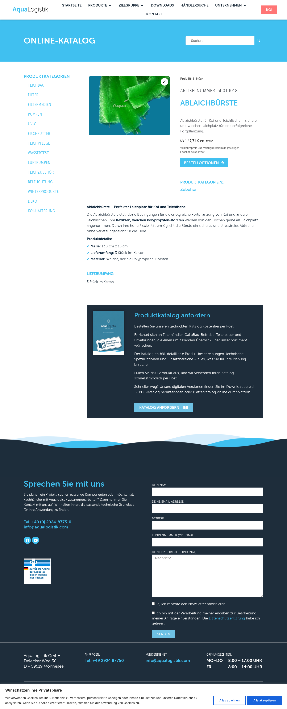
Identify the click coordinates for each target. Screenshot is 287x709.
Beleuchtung (40, 182)
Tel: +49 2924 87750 (104, 660)
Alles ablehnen (229, 700)
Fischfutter (39, 133)
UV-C (32, 124)
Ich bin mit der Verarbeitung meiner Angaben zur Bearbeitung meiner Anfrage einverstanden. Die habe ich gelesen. (206, 618)
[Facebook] (27, 540)
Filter (33, 95)
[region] (143, 696)
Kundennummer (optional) (173, 535)
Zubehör (188, 189)
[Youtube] (35, 540)
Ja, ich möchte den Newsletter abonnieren (190, 604)
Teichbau (36, 85)
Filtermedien (39, 104)
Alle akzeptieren (264, 700)
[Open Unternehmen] (245, 5)
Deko (32, 201)
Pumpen (35, 114)
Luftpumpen (39, 162)
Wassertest (38, 153)
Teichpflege (39, 143)
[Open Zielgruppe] (142, 5)
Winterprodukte (43, 191)
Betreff (158, 518)
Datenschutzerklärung (227, 618)
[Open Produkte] (110, 5)
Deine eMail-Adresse (168, 501)
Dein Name (160, 485)
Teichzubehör (41, 172)
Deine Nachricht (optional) (174, 552)
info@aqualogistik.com (46, 526)
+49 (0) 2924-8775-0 (51, 521)
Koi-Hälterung (41, 211)
